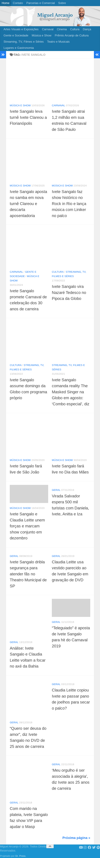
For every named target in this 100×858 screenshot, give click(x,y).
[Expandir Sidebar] (3, 54)
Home (5, 3)
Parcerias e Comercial (40, 3)
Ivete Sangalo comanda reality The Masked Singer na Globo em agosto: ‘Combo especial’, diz (70, 392)
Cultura (74, 29)
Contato (18, 3)
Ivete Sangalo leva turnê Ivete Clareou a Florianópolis (28, 117)
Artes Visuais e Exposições (21, 29)
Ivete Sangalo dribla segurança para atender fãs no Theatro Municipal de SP (28, 574)
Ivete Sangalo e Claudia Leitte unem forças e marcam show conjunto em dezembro (27, 526)
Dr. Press (20, 856)
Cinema (62, 29)
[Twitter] (94, 847)
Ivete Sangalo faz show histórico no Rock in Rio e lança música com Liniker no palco (69, 203)
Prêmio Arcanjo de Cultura (72, 35)
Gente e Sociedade (16, 35)
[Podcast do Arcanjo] (98, 847)
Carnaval (47, 29)
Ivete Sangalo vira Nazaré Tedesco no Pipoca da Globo (69, 292)
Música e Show (41, 35)
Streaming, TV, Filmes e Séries (24, 41)
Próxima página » (76, 838)
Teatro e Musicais (58, 41)
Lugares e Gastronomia (19, 47)
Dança (87, 29)
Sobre (62, 3)
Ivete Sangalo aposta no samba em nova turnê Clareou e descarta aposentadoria (28, 203)
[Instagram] (85, 847)
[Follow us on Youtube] (80, 847)
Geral (56, 490)
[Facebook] (89, 847)
